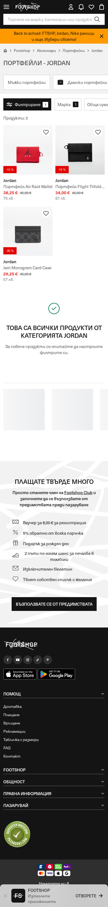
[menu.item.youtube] (17, 659)
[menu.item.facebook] (7, 659)
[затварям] (101, 36)
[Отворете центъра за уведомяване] (81, 7)
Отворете (86, 895)
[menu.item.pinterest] (47, 659)
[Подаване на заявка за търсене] (97, 19)
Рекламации (14, 731)
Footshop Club (78, 492)
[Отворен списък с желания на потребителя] (91, 7)
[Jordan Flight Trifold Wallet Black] (80, 150)
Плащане (11, 714)
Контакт (11, 756)
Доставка (12, 706)
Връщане (11, 723)
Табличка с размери (21, 739)
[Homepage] (54, 645)
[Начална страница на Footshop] (27, 7)
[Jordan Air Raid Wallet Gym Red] (28, 150)
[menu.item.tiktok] (37, 659)
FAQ (7, 747)
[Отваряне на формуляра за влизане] (71, 7)
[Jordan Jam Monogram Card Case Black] (28, 231)
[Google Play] (56, 674)
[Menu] (6, 7)
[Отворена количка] (102, 7)
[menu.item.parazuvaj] (17, 834)
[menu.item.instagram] (27, 659)
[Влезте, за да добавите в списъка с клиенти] (46, 132)
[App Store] (20, 674)
